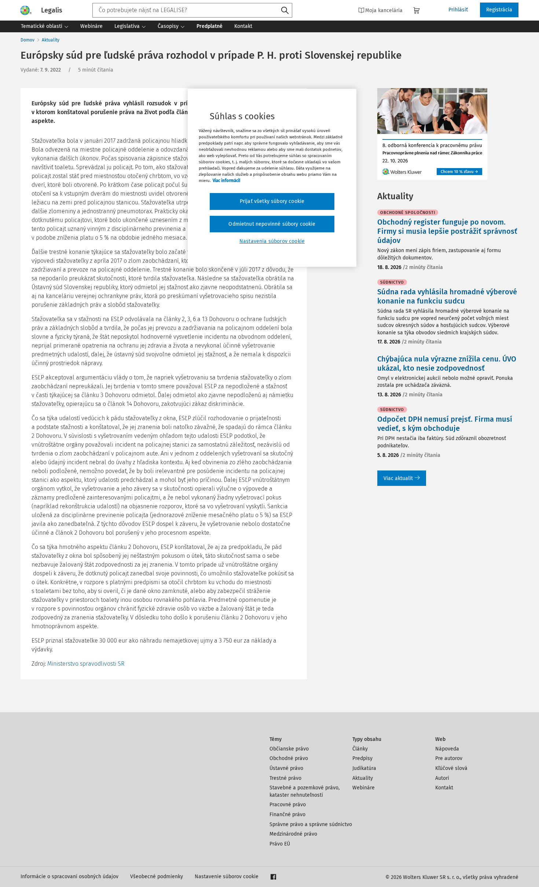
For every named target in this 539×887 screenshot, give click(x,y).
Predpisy (362, 758)
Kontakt (444, 788)
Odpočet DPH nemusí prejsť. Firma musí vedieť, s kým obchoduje (444, 424)
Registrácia (499, 10)
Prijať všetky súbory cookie (272, 201)
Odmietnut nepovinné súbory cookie (271, 224)
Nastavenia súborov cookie (272, 241)
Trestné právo (285, 778)
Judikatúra (364, 768)
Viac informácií (226, 180)
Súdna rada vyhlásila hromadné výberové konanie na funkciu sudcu (447, 296)
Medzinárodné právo (293, 834)
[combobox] (192, 10)
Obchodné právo (289, 758)
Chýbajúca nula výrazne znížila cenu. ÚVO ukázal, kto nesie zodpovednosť (446, 363)
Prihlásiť (458, 10)
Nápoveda (447, 749)
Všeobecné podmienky (156, 876)
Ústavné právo (286, 768)
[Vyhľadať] (285, 10)
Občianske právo (289, 749)
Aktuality (50, 40)
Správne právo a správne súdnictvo (311, 824)
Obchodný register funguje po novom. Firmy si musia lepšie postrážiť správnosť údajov (447, 231)
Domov (27, 40)
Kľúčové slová (451, 768)
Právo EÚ (280, 844)
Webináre (363, 788)
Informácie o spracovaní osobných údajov (69, 876)
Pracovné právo (288, 804)
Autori (442, 778)
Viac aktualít (398, 478)
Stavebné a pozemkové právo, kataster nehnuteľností (305, 791)
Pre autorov (448, 758)
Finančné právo (287, 814)
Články (360, 749)
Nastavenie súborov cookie (226, 876)
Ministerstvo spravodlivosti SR (85, 663)
